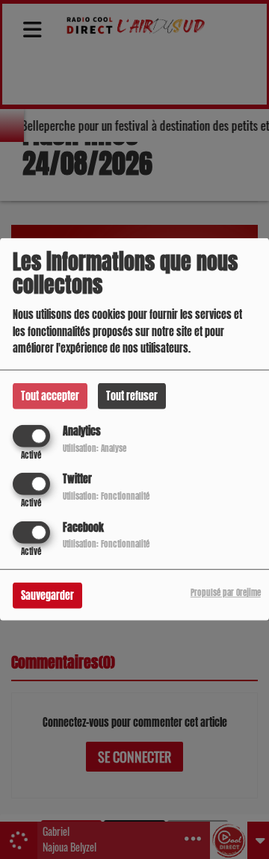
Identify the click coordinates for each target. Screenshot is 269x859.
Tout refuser (132, 396)
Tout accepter (50, 396)
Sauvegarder (47, 595)
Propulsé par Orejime (226, 592)
